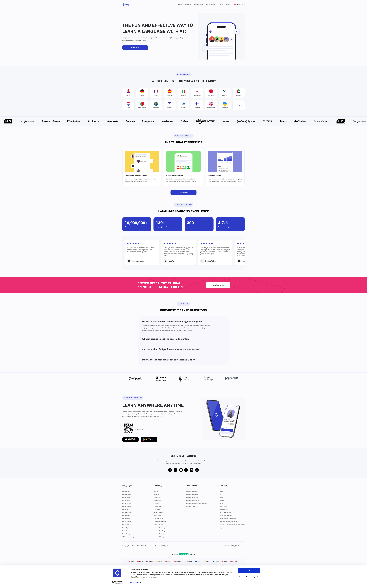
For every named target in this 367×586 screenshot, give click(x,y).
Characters (157, 500)
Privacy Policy (224, 509)
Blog (221, 494)
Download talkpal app (134, 398)
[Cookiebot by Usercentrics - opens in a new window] (117, 582)
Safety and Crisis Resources (228, 518)
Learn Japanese (127, 528)
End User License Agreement (228, 521)
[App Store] (130, 439)
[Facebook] (186, 470)
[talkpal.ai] (127, 4)
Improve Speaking (159, 531)
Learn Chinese (126, 521)
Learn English (126, 491)
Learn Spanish (126, 494)
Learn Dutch (126, 509)
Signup (221, 4)
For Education (211, 4)
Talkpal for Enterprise (192, 497)
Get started (135, 48)
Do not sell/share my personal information (232, 525)
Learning (188, 4)
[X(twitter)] (197, 470)
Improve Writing (159, 537)
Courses (156, 494)
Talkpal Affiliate (190, 506)
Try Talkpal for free (218, 285)
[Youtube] (181, 470)
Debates (156, 503)
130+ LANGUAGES (184, 74)
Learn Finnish (126, 515)
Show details (134, 582)
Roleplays (157, 497)
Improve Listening (159, 528)
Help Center (184, 304)
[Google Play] (149, 439)
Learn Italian (126, 500)
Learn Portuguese (127, 534)
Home (180, 4)
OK (249, 570)
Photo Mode (157, 506)
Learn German (126, 503)
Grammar (157, 491)
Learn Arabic (126, 518)
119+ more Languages (129, 537)
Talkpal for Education (192, 491)
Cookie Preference (225, 512)
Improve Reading (159, 534)
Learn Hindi (125, 525)
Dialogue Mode (158, 518)
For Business (198, 4)
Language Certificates (160, 521)
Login (228, 4)
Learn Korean (126, 531)
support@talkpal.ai (194, 463)
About (221, 491)
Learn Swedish (126, 512)
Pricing (222, 500)
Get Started (183, 192)
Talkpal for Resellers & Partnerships (196, 503)
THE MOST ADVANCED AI (184, 136)
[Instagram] (170, 470)
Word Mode (157, 515)
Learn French (126, 497)
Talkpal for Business (192, 494)
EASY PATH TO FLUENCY (184, 205)
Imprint (222, 528)
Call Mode (157, 509)
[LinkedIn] (191, 470)
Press (221, 497)
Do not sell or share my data (248, 576)
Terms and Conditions (226, 515)
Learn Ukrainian (127, 506)
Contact (222, 503)
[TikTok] (175, 470)
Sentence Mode (158, 512)
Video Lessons (158, 525)
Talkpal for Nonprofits (192, 500)
